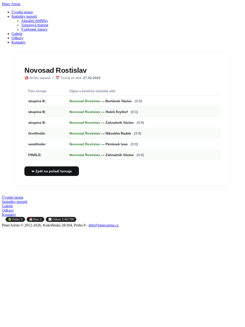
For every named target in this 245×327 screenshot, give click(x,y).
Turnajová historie (34, 25)
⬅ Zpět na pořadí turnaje (52, 171)
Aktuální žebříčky (34, 21)
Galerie (16, 34)
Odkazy (17, 38)
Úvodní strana (22, 12)
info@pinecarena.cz (104, 225)
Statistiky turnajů (24, 16)
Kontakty (18, 42)
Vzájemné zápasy (34, 29)
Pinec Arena (11, 4)
